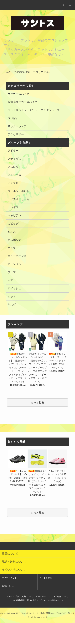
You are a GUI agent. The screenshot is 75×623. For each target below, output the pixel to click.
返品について (62, 596)
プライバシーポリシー (49, 600)
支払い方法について (24, 596)
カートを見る (45, 578)
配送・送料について (44, 596)
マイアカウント (9, 578)
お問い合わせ (8, 586)
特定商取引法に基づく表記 (25, 600)
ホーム (9, 596)
